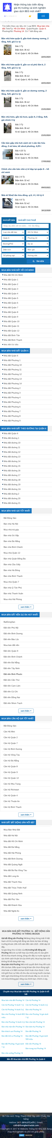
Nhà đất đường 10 (12, 443)
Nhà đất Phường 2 (12, 388)
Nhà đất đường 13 (12, 456)
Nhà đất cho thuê (27, 220)
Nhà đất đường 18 (12, 480)
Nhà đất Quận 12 (11, 331)
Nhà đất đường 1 (11, 438)
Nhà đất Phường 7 (12, 411)
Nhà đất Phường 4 (12, 397)
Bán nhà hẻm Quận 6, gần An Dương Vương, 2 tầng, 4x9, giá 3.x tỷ (24, 92)
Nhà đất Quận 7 (11, 307)
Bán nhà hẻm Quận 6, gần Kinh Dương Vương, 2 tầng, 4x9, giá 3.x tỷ (25, 40)
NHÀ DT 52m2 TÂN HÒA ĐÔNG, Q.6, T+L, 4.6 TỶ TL (22, 195)
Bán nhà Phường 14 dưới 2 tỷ (13, 1022)
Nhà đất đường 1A (12, 489)
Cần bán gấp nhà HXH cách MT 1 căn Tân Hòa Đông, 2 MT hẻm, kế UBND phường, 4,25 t (23, 144)
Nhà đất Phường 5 (12, 402)
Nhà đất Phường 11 (13, 369)
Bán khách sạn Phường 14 (12, 1031)
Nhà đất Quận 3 (11, 289)
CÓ (43, 16)
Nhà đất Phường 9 (12, 420)
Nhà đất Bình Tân (12, 335)
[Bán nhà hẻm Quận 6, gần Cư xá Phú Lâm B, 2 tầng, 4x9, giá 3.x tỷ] (7, 76)
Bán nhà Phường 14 (33, 1009)
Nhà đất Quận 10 (11, 321)
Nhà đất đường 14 (12, 461)
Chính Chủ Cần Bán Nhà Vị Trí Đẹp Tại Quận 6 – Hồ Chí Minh (25, 170)
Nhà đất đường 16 (12, 470)
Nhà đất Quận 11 (11, 326)
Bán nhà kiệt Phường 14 (35, 1022)
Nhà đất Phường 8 (12, 416)
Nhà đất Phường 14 (13, 383)
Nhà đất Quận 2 (11, 284)
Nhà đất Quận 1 (11, 279)
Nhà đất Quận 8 (11, 312)
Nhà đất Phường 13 (13, 379)
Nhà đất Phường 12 (13, 374)
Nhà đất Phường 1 (12, 360)
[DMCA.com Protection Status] (26, 1136)
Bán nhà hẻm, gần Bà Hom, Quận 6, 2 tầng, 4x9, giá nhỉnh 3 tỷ (24, 118)
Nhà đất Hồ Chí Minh (13, 275)
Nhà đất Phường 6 (12, 407)
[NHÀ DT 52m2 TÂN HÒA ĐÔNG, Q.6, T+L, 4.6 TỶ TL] (7, 203)
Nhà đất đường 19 (12, 484)
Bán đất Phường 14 (33, 1031)
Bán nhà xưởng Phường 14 (12, 1053)
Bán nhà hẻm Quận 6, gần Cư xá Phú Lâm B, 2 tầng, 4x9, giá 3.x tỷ (23, 66)
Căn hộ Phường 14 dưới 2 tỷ (37, 1005)
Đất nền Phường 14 (33, 1044)
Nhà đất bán (9, 220)
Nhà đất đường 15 (12, 466)
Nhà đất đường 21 (12, 503)
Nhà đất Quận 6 (11, 303)
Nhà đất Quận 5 (11, 298)
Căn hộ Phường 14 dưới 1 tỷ (13, 1005)
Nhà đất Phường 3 (12, 393)
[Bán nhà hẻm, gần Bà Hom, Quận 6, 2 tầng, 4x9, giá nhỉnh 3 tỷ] (7, 128)
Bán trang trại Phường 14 (36, 1048)
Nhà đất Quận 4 (11, 293)
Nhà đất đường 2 (11, 494)
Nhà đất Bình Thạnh (13, 340)
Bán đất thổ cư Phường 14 (12, 1036)
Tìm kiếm (40, 261)
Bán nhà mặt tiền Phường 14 (13, 1026)
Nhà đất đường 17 (12, 475)
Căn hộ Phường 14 (33, 1000)
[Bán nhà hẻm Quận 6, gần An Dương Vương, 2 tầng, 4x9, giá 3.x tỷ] (7, 102)
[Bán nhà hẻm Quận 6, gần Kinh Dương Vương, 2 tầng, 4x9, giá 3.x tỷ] (7, 50)
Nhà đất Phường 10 (13, 365)
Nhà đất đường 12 (12, 452)
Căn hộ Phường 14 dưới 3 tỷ (13, 1009)
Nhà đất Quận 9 (11, 317)
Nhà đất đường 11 (12, 447)
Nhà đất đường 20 (12, 498)
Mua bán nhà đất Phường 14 (13, 1000)
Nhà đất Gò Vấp (11, 344)
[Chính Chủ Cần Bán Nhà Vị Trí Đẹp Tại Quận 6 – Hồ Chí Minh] (7, 180)
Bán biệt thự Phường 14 (35, 1026)
